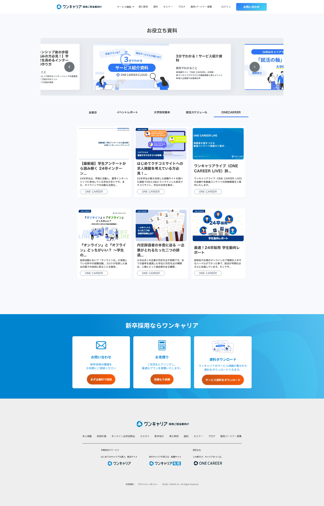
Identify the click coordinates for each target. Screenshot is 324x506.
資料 (155, 6)
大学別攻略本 (162, 112)
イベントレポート (127, 112)
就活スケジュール (196, 112)
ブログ (181, 6)
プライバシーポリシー (148, 484)
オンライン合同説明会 (123, 436)
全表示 (93, 113)
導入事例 (143, 6)
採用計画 (101, 436)
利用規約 (130, 484)
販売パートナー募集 (201, 6)
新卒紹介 (159, 436)
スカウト (145, 436)
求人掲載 (87, 436)
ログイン (226, 6)
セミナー (168, 6)
